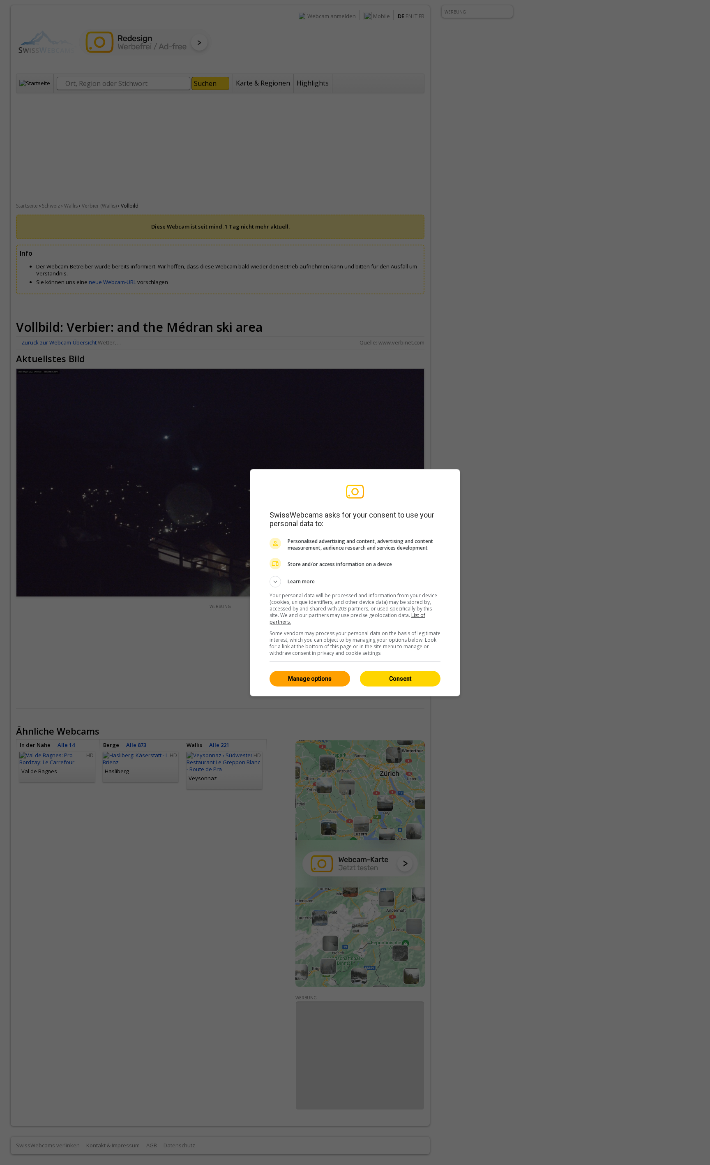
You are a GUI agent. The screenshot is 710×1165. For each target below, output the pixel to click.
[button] (355, 581)
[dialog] (355, 582)
